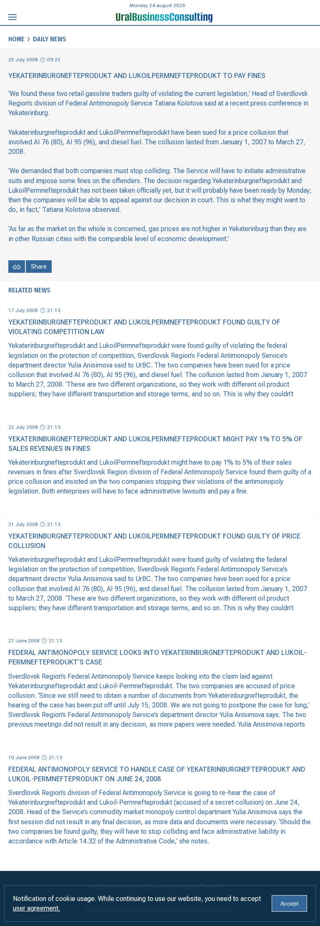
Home (16, 39)
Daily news (49, 39)
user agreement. (36, 908)
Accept (289, 903)
